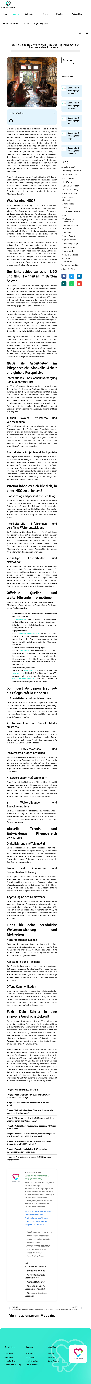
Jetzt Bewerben (32, 1361)
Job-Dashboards (32, 1365)
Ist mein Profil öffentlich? (36, 1271)
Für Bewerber (31, 1357)
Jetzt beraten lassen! (11, 23)
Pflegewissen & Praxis (69, 255)
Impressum (8, 1357)
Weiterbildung (77, 14)
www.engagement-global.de (29, 633)
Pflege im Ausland (68, 236)
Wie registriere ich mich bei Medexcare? (36, 1294)
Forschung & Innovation (70, 186)
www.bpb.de (24, 650)
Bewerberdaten (10, 1361)
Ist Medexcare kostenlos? (36, 1266)
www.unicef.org (18, 673)
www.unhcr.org (30, 670)
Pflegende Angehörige (69, 243)
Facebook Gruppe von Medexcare (37, 1218)
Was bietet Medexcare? (36, 1282)
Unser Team (52, 1357)
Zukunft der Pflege (68, 269)
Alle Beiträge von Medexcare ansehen (39, 1211)
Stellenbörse (29, 14)
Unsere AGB (8, 1353)
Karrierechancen (67, 204)
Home (5, 14)
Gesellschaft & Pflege (69, 193)
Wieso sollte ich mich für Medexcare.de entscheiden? (35, 1287)
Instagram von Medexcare (34, 1225)
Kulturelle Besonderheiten (71, 211)
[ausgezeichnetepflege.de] (8, 4)
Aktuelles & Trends (68, 167)
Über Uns (59, 14)
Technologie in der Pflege (70, 265)
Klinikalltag (65, 207)
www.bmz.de (21, 619)
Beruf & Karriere (67, 178)
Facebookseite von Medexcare (36, 1221)
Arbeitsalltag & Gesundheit (71, 171)
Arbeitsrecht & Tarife (69, 174)
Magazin (16, 14)
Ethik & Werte (66, 182)
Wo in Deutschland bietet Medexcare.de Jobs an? (35, 1276)
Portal (26, 23)
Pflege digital (66, 232)
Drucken (68, 60)
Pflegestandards (67, 251)
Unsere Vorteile (53, 1361)
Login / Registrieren (41, 23)
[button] (80, 33)
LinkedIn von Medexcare (34, 1215)
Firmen (45, 14)
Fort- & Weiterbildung (69, 189)
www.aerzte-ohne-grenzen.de (23, 679)
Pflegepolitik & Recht (69, 247)
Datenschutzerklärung (12, 1365)
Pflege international (68, 240)
